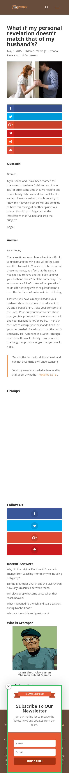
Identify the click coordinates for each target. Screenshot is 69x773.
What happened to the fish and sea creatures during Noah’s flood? (34, 606)
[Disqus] (34, 444)
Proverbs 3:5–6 (47, 374)
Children (29, 51)
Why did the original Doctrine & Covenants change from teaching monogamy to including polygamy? (34, 574)
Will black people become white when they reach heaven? (32, 596)
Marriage (41, 51)
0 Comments (30, 55)
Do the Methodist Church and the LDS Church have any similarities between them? (34, 586)
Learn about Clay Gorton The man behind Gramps (34, 674)
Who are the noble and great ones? (28, 613)
